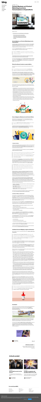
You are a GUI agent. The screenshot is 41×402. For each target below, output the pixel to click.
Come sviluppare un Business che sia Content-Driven (19, 36)
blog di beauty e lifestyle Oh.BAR (17, 279)
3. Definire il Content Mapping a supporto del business (19, 37)
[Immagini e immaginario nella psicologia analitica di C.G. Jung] (31, 364)
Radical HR (32, 215)
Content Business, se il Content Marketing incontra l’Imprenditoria (21, 33)
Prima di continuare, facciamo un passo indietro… (19, 35)
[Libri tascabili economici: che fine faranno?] (16, 364)
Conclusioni (14, 38)
